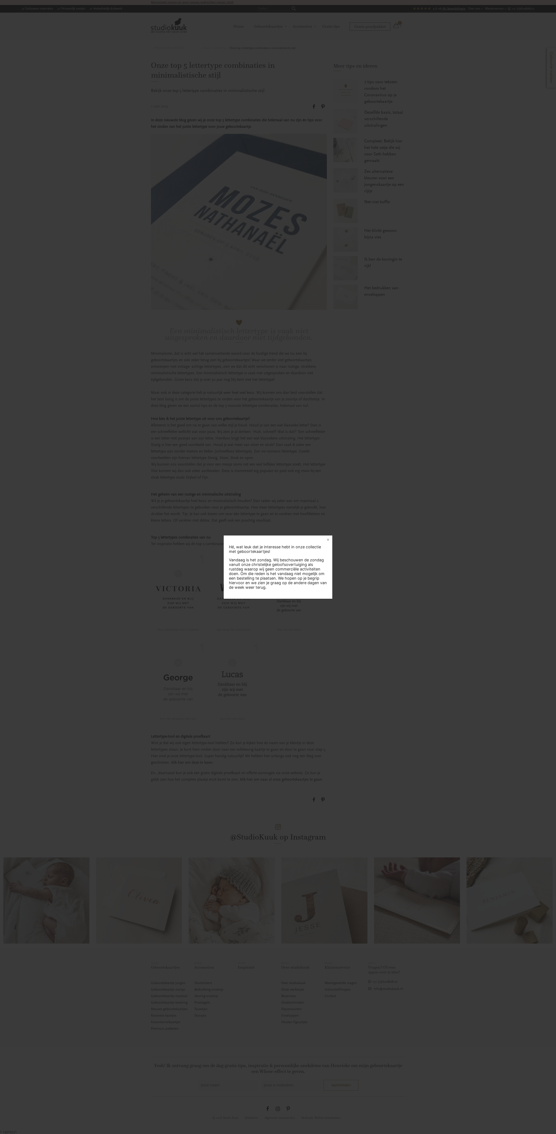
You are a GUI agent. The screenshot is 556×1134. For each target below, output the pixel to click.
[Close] (328, 539)
